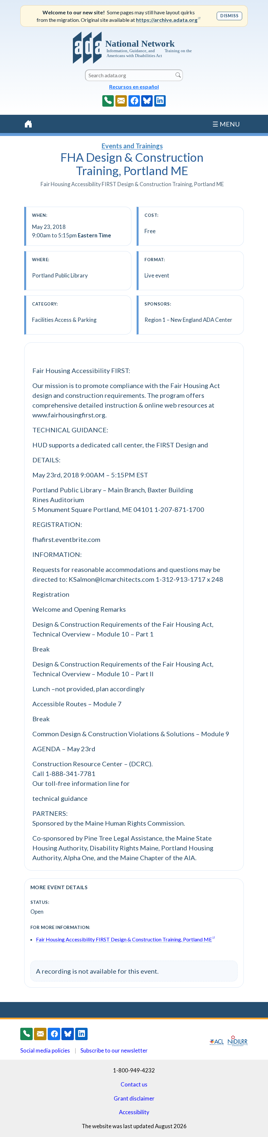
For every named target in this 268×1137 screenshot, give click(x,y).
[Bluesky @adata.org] (147, 101)
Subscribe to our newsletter (114, 1050)
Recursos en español (134, 86)
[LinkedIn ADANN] (160, 101)
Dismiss (229, 15)
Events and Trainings (132, 146)
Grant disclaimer (134, 1098)
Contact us (134, 1084)
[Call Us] (108, 101)
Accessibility (134, 1112)
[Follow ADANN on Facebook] (134, 101)
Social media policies (45, 1050)
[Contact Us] (121, 101)
